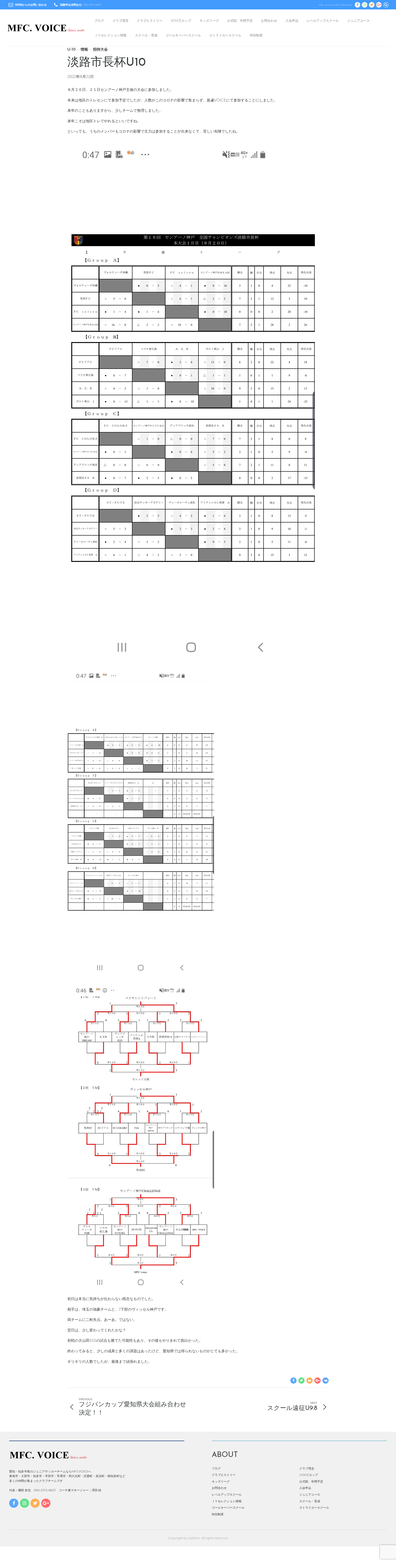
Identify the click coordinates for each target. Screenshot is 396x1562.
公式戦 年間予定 (240, 21)
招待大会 (100, 49)
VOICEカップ (181, 21)
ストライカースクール (225, 35)
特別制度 (256, 35)
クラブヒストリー (149, 21)
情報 (84, 49)
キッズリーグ (209, 21)
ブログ (99, 21)
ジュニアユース (358, 21)
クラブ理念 (121, 21)
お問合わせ (269, 21)
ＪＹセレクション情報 (110, 35)
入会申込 (292, 21)
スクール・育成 (146, 35)
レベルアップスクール (323, 21)
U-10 (71, 49)
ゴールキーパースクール (183, 35)
